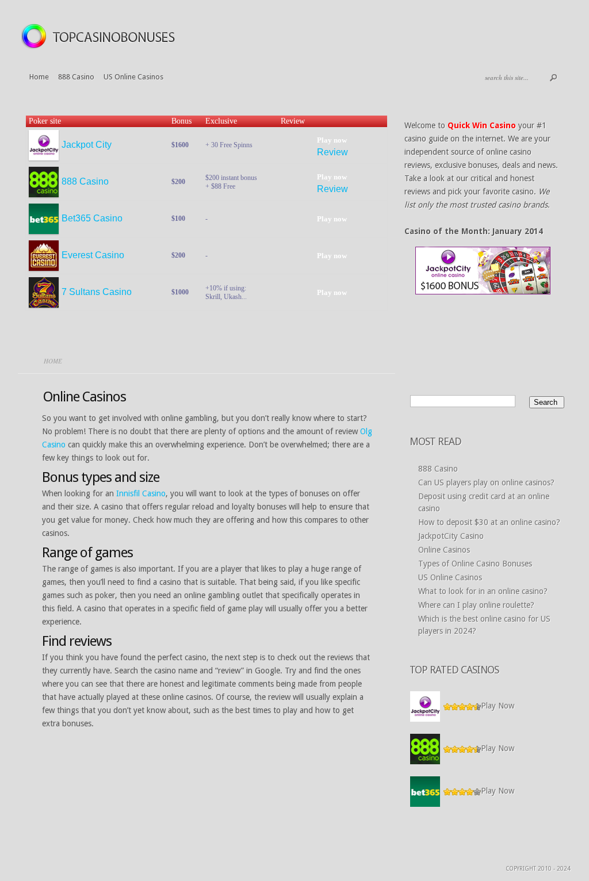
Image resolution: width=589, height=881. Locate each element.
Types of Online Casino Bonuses (475, 563)
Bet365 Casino (92, 218)
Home (39, 76)
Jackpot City (87, 145)
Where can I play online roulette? (476, 605)
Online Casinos (444, 549)
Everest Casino (93, 255)
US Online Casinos (133, 76)
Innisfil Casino (141, 493)
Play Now (497, 706)
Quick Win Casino (482, 125)
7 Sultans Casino (97, 292)
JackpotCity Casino (451, 536)
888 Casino (76, 76)
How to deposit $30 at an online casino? (489, 522)
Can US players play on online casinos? (486, 482)
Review (332, 152)
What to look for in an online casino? (483, 591)
